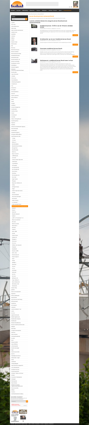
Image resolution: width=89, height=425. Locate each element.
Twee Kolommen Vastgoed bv (17, 365)
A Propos (14, 140)
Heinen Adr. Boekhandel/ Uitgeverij (18, 126)
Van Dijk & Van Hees (15, 369)
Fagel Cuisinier (15, 179)
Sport (60, 10)
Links (29, 423)
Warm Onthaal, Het (16, 282)
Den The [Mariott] (15, 169)
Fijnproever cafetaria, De (17, 183)
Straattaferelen (67, 10)
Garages (13, 103)
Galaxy (13, 184)
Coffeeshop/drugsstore (16, 82)
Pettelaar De (14, 237)
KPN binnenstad (14, 301)
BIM (12, 45)
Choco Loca (13, 78)
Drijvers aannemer (15, 95)
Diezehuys (14, 173)
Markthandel (13, 320)
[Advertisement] (42, 4)
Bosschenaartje (15, 149)
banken (12, 40)
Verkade (13, 375)
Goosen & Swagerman (15, 107)
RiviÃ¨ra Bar (14, 252)
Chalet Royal (14, 161)
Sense (13, 258)
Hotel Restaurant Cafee (23, 14)
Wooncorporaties (14, 388)
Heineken (13, 124)
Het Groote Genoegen (16, 196)
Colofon (32, 423)
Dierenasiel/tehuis (14, 91)
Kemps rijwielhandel (15, 295)
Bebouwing (25, 10)
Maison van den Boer (16, 219)
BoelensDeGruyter (15, 57)
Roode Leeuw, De (15, 254)
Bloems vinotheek (14, 51)
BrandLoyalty (14, 72)
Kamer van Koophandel (16, 291)
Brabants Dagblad (15, 67)
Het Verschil (14, 198)
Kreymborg (13, 303)
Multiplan (13, 326)
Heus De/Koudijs (14, 128)
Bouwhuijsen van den (15, 63)
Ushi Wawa (14, 270)
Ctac (12, 85)
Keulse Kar (14, 212)
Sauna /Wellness (14, 344)
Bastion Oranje (14, 42)
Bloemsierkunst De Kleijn (16, 53)
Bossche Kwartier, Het (15, 59)
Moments (14, 227)
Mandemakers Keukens (15, 318)
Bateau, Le (14, 142)
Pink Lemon (14, 241)
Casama (13, 22)
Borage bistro (15, 148)
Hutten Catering (15, 200)
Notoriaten (13, 328)
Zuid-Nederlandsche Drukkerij (17, 393)
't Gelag (13, 138)
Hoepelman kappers (15, 132)
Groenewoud (14, 115)
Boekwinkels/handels (15, 55)
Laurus (12, 311)
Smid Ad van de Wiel (15, 351)
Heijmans (13, 122)
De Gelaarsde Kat (15, 167)
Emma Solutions (14, 97)
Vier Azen (14, 276)
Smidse (13, 260)
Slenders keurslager (15, 348)
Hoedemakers (14, 130)
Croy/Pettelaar (15, 163)
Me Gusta (14, 221)
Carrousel (14, 157)
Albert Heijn (13, 28)
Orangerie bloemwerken (16, 330)
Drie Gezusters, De (15, 175)
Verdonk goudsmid (15, 371)
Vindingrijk (13, 379)
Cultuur (38, 10)
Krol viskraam (14, 305)
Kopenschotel (14, 297)
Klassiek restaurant (15, 214)
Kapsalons (13, 293)
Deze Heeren (14, 171)
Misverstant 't (14, 225)
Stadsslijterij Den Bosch (16, 355)
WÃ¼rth (12, 390)
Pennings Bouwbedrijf (15, 336)
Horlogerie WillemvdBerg (16, 134)
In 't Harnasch (14, 202)
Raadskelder (14, 249)
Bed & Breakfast (15, 144)
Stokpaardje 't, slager (15, 357)
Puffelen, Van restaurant (16, 245)
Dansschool (13, 87)
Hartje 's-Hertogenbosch (16, 118)
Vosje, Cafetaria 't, (15, 280)
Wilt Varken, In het (15, 283)
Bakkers (12, 38)
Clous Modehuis (14, 80)
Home (12, 14)
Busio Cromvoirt (15, 153)
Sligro (12, 350)
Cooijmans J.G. (14, 83)
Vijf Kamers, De (15, 278)
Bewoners (32, 10)
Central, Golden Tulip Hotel (17, 159)
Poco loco (14, 243)
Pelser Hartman (14, 334)
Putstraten (14, 247)
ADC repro (13, 24)
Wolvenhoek (14, 285)
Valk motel (14, 272)
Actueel (13, 10)
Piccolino (13, 338)
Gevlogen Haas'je (15, 186)
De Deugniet (14, 165)
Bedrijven (44, 10)
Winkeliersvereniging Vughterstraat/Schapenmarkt (17, 385)
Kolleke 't (14, 216)
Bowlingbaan (13, 65)
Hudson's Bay (14, 287)
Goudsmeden (14, 109)
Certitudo (13, 76)
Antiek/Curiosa (14, 32)
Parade (13, 233)
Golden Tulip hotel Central (17, 190)
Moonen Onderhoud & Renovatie (17, 324)
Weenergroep (14, 381)
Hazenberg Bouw (14, 120)
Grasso (12, 113)
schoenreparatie (14, 346)
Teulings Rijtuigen (14, 363)
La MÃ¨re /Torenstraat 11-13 (17, 217)
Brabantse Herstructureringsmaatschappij (17, 70)
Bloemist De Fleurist (15, 49)
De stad (18, 10)
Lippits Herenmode (15, 315)
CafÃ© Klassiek (15, 155)
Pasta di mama (15, 235)
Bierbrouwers (14, 43)
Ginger (13, 188)
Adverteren (51, 423)
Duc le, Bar (14, 177)
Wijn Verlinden (14, 383)
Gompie (13, 192)
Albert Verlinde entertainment (17, 30)
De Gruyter (13, 89)
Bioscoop (13, 47)
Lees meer (75, 35)
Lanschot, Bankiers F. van (16, 309)
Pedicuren (13, 332)
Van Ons (13, 274)
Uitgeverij (46, 423)
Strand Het (14, 264)
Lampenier (13, 307)
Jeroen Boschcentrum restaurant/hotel (36, 14)
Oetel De (14, 229)
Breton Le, (14, 151)
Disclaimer (37, 423)
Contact (42, 423)
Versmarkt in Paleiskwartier (16, 377)
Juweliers (13, 289)
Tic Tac (13, 268)
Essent (12, 101)
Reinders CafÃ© (15, 250)
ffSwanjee (14, 181)
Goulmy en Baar (14, 111)
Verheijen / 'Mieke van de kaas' (17, 373)
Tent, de (13, 266)
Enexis (12, 99)
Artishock (13, 36)
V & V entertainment (15, 367)
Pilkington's (14, 239)
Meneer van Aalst (15, 223)
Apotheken (13, 34)
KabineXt (14, 208)
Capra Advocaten (14, 74)
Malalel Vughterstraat (15, 317)
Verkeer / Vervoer (53, 10)
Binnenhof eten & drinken (17, 146)
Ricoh (12, 340)
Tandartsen (13, 361)
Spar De (12, 353)
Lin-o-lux (13, 313)
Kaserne (13, 210)
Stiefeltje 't (14, 262)
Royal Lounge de (15, 256)
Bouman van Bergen (15, 61)
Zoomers (13, 391)
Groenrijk (13, 116)
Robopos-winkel (14, 342)
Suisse (12, 359)
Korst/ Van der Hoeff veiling (16, 299)
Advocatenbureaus (15, 26)
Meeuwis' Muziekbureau (16, 322)
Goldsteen (13, 105)
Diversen (13, 93)
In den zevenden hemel (16, 204)
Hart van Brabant (15, 194)
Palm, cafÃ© (14, 231)
